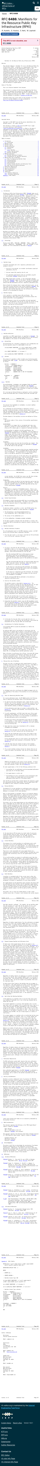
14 (38, 165)
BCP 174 (22, 1223)
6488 (9, 1196)
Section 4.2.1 (27, 583)
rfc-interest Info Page (9, 1462)
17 (38, 174)
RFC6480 (29, 193)
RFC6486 (12, 1131)
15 (38, 166)
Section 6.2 (7, 709)
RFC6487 (15, 276)
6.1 (5, 158)
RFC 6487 (28, 1191)
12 (38, 161)
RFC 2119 (25, 1160)
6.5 (5, 163)
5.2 (5, 156)
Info (37, 8)
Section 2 (7, 746)
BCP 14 (20, 1160)
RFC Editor (5, 1455)
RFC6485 (18, 485)
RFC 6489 (27, 1223)
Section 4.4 (27, 705)
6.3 (5, 161)
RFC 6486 (4, 115)
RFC (35, 1175)
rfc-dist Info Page (8, 1458)
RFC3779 (26, 564)
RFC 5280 (19, 1166)
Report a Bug (17, 1423)
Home (4, 13)
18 (38, 175)
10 (38, 158)
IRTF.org (4, 1435)
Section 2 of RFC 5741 (26, 95)
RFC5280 (31, 385)
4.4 (5, 152)
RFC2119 (29, 245)
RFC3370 (12, 280)
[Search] (34, 2)
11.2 (6, 174)
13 (38, 163)
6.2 (5, 160)
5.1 (5, 155)
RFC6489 (33, 286)
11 (38, 160)
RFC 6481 (33, 1170)
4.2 (5, 148)
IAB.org (4, 1438)
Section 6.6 (7, 741)
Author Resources (8, 1445)
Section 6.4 (22, 413)
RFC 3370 (17, 1210)
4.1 (5, 147)
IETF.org (4, 1432)
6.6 (5, 165)
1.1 (5, 142)
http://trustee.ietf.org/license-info (13, 128)
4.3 (5, 151)
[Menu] (38, 2)
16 (38, 169)
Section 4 (16, 602)
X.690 (15, 360)
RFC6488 (12, 281)
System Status (6, 1423)
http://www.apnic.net (12, 1351)
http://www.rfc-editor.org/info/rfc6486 (13, 100)
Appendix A (5, 175)
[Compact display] (37, 40)
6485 (9, 1177)
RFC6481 (22, 194)
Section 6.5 (25, 722)
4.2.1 (8, 149)
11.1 (6, 172)
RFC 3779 (26, 1214)
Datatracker (5, 1442)
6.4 (5, 162)
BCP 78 (19, 125)
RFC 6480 (24, 1217)
